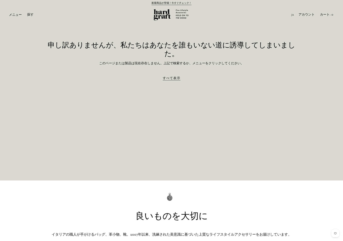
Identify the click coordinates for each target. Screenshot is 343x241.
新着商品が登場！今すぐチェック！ (171, 3)
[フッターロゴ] (171, 199)
